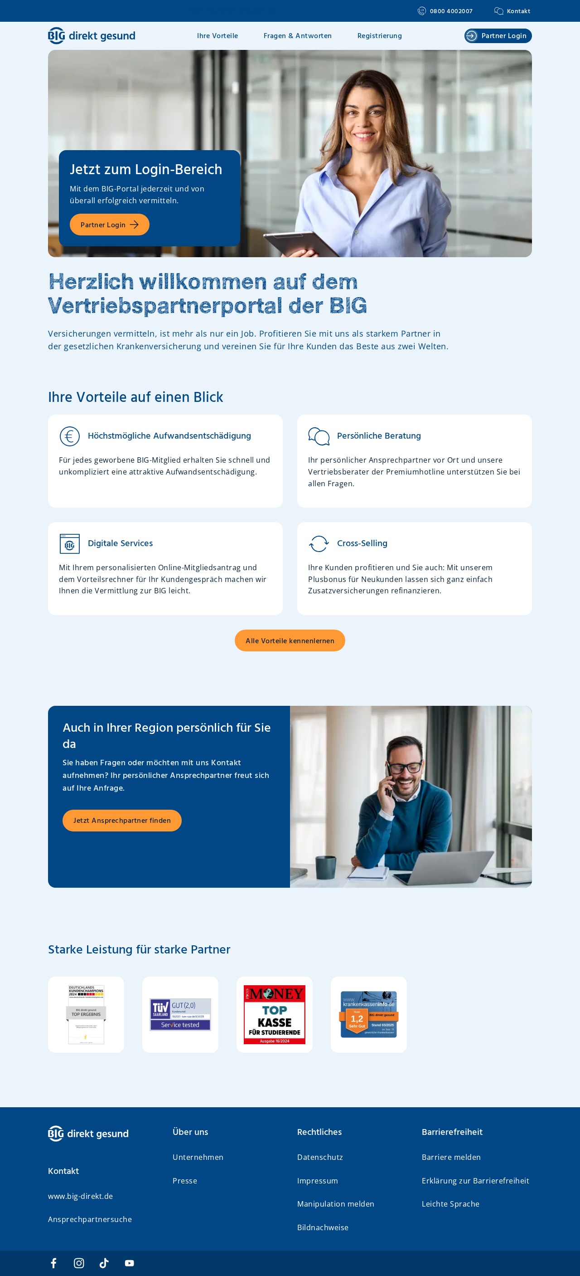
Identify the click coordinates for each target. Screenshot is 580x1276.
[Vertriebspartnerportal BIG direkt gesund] (103, 1133)
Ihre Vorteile (217, 36)
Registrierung (380, 36)
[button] (103, 1171)
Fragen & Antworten (298, 36)
